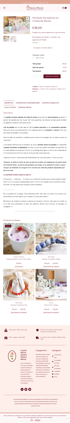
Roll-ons (51, 302)
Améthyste (17, 179)
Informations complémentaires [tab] (28, 103)
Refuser (37, 420)
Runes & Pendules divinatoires (48, 86)
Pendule (59, 89)
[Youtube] (29, 389)
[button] (27, 18)
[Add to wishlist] (32, 226)
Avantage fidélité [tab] (24, 107)
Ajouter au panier (52, 76)
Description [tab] (8, 103)
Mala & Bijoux (51, 257)
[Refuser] (68, 418)
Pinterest (46, 201)
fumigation (27, 184)
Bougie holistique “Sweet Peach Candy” (18, 259)
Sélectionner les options (51, 266)
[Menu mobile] (4, 8)
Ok (32, 420)
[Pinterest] (25, 389)
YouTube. (62, 201)
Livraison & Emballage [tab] (50, 103)
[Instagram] (22, 389)
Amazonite (8, 179)
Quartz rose (28, 179)
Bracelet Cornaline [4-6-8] (19, 305)
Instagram (24, 168)
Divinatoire (53, 89)
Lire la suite (19, 266)
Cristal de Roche (57, 157)
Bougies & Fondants (19, 257)
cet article (50, 150)
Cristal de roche (44, 89)
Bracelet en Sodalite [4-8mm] (51, 259)
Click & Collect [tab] (10, 107)
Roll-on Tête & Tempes (51, 305)
